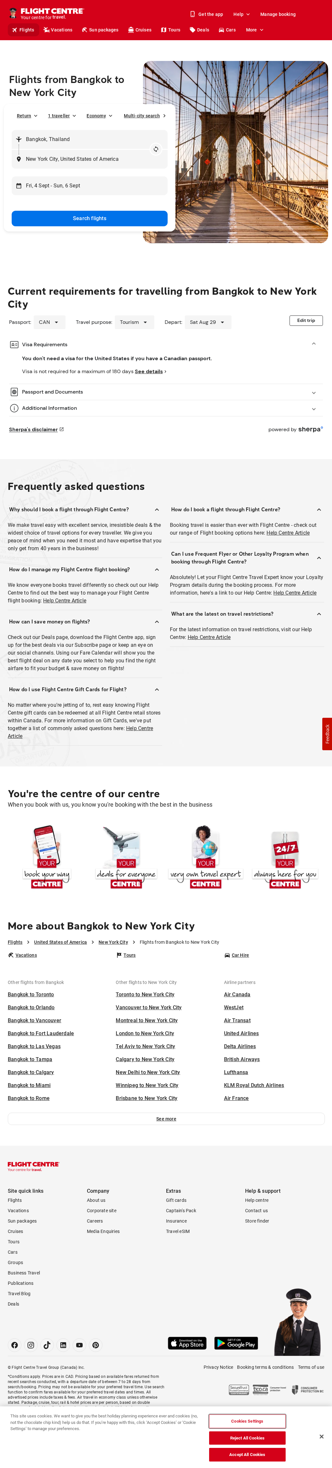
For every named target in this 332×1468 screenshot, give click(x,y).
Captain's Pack (181, 1210)
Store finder (257, 1221)
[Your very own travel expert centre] (206, 858)
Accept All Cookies (247, 1454)
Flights (26, 29)
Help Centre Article (64, 601)
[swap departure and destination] (155, 149)
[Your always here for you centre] (285, 858)
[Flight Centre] (34, 1166)
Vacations (61, 29)
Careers (95, 1221)
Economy (96, 115)
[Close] (321, 1436)
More (251, 29)
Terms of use (311, 1367)
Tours (174, 29)
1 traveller (59, 115)
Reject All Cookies (247, 1438)
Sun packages (103, 29)
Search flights (89, 218)
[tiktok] (47, 1345)
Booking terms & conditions (265, 1367)
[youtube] (79, 1345)
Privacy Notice (218, 1367)
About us (96, 1200)
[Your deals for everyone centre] (126, 858)
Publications (20, 1283)
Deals (203, 29)
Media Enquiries (103, 1231)
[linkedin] (63, 1345)
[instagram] (31, 1345)
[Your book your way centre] (47, 858)
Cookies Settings (247, 1421)
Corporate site (101, 1210)
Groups (15, 1262)
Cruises (143, 29)
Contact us (256, 1210)
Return (24, 115)
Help (238, 14)
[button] (166, 1119)
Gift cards (176, 1200)
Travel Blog (19, 1293)
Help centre (256, 1200)
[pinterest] (95, 1345)
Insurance (176, 1221)
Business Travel (24, 1272)
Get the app (210, 14)
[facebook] (14, 1345)
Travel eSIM (178, 1231)
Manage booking (278, 14)
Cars (231, 29)
